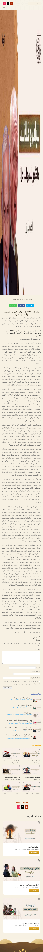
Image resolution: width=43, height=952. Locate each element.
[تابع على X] (8, 3)
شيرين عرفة (30, 849)
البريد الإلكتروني (35, 671)
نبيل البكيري (31, 925)
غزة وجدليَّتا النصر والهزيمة (30, 923)
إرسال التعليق (7, 688)
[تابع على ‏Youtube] (11, 3)
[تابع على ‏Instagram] (4, 3)
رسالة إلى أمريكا (33, 847)
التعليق (37, 649)
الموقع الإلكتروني (35, 677)
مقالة (15, 849)
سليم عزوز (31, 887)
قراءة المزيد (34, 852)
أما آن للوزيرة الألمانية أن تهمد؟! (28, 885)
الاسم (38, 667)
